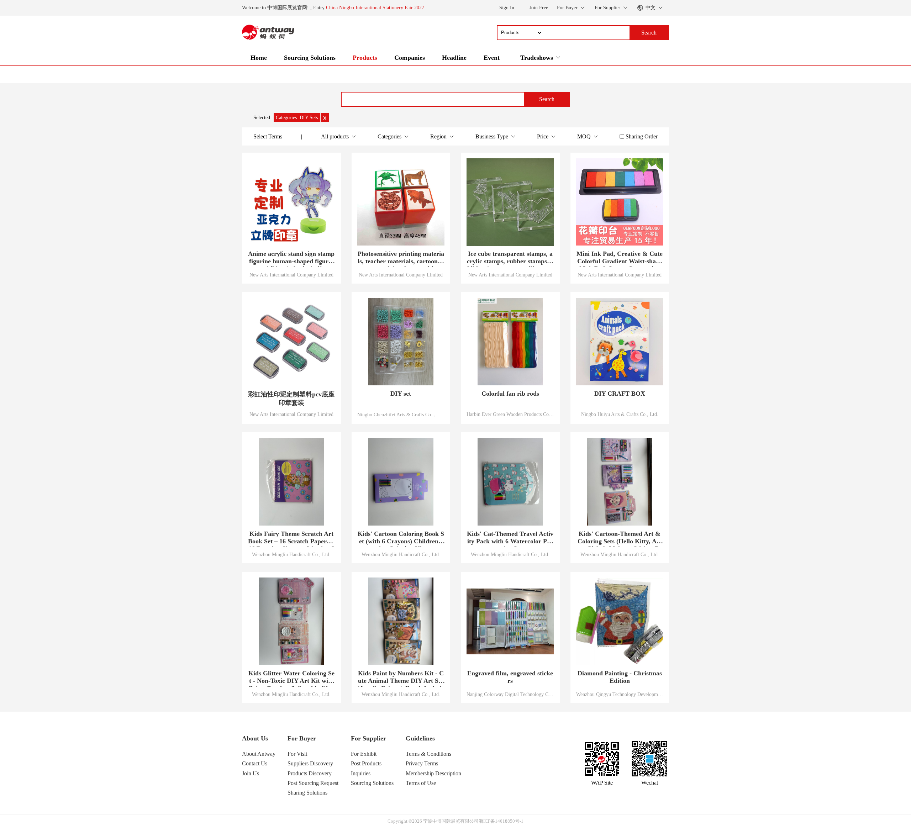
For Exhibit (363, 754)
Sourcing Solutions (310, 57)
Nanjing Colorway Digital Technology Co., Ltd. (510, 694)
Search (546, 99)
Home (259, 57)
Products (365, 57)
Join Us (250, 773)
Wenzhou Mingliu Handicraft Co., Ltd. (291, 554)
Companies (409, 57)
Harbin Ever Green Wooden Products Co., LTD (510, 414)
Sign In (506, 7)
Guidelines (420, 738)
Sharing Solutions (307, 793)
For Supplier (368, 738)
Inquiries (360, 773)
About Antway (258, 754)
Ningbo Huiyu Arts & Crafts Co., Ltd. (619, 414)
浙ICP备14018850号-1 (501, 821)
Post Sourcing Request (313, 783)
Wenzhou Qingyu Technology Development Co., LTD (620, 694)
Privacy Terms (422, 763)
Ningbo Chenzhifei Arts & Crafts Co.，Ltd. (401, 414)
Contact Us (254, 763)
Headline (454, 57)
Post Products (366, 763)
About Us (255, 738)
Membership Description (433, 773)
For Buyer (302, 738)
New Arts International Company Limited (291, 275)
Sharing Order (642, 136)
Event (492, 57)
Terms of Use (421, 783)
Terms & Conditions (428, 754)
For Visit (297, 754)
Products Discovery (310, 773)
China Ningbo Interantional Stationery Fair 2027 (375, 7)
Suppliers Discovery (310, 763)
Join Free (539, 7)
